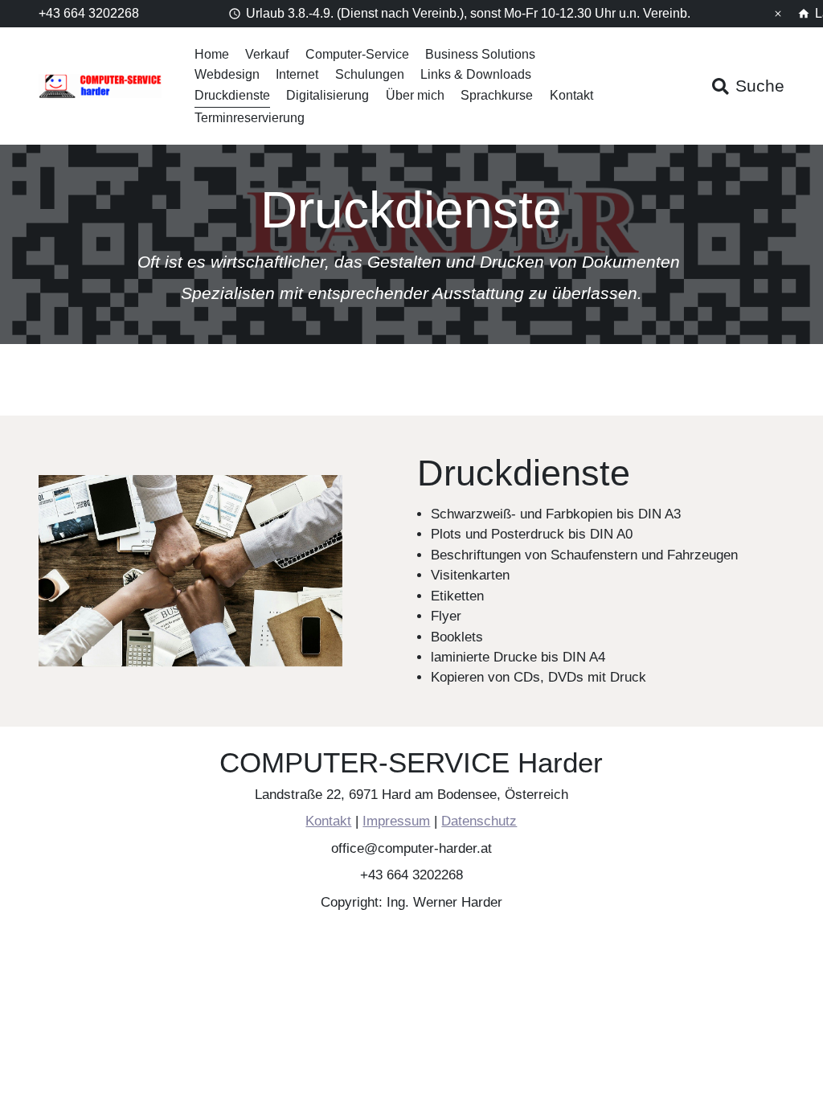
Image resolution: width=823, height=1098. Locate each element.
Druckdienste (232, 95)
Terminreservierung (249, 118)
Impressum (397, 822)
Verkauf (267, 54)
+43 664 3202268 (89, 13)
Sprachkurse (497, 95)
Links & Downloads (475, 74)
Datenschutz (480, 822)
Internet (297, 74)
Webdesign (227, 74)
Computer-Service (357, 54)
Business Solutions (480, 54)
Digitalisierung (327, 95)
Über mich (415, 95)
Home (211, 54)
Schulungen (369, 74)
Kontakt (571, 95)
